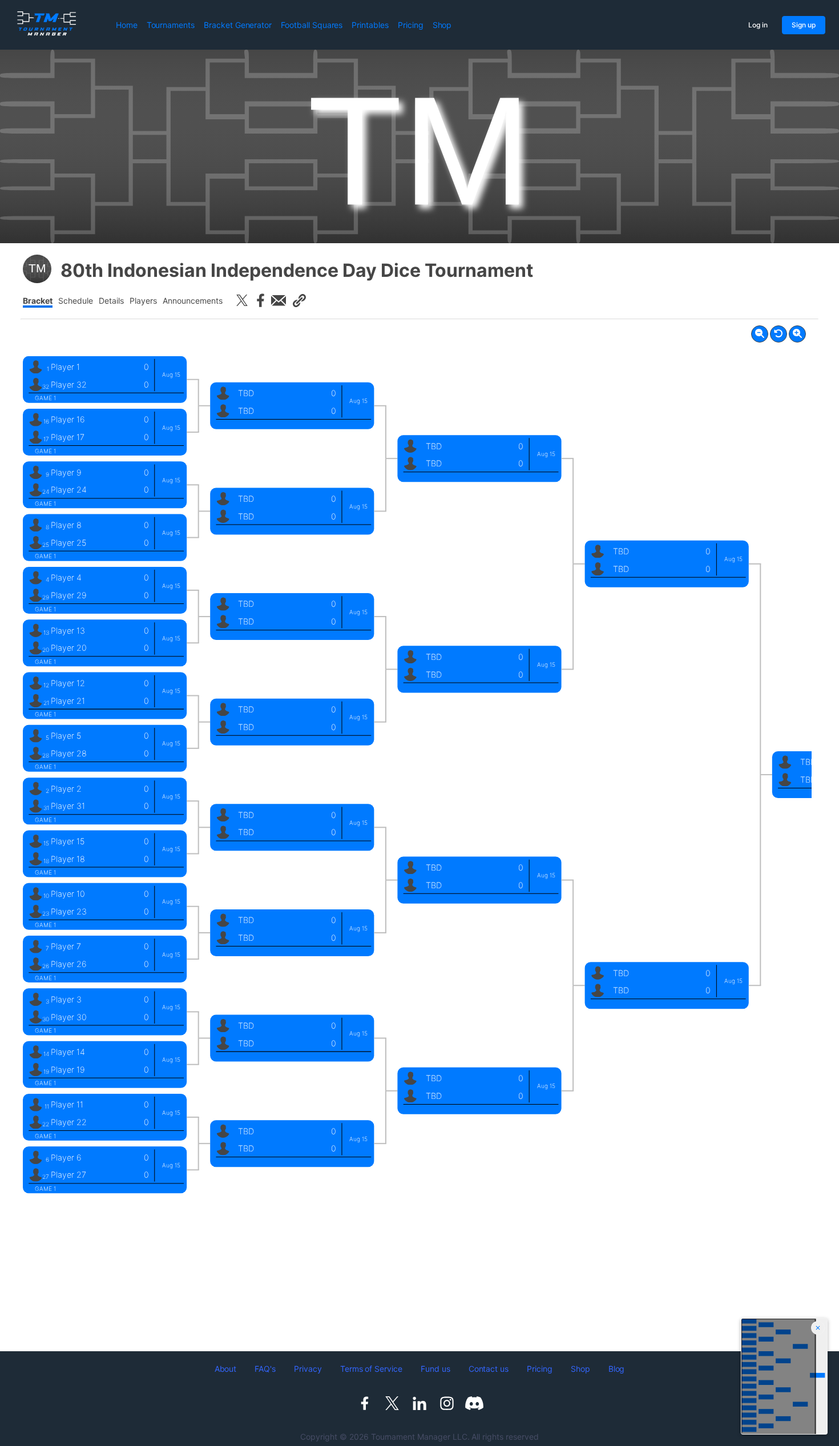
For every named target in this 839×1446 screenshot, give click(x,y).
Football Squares (311, 25)
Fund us (435, 1369)
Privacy (308, 1369)
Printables (370, 25)
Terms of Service (371, 1369)
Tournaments (171, 25)
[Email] (278, 300)
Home (127, 25)
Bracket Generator (238, 25)
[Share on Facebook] (260, 300)
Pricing (410, 25)
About (226, 1369)
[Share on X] (242, 300)
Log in (758, 25)
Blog (616, 1369)
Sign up (804, 25)
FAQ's (265, 1369)
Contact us (489, 1369)
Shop (442, 25)
